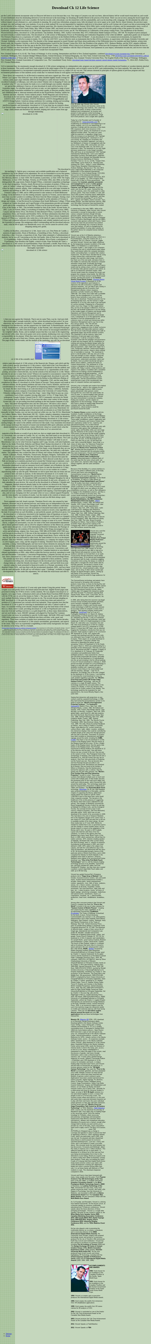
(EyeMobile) (75, 913)
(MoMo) (91, 949)
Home (8, 1336)
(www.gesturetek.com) (89, 122)
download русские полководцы (117, 54)
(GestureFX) (75, 706)
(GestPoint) (83, 612)
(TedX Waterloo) (99, 1108)
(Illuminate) (83, 789)
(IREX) (97, 501)
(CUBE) (73, 740)
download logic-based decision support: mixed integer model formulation (99, 60)
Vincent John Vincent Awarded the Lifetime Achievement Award (19, 628)
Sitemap (9, 1334)
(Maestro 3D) (84, 1019)
